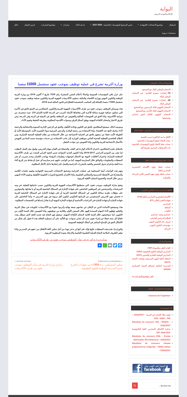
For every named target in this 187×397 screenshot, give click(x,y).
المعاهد (167, 207)
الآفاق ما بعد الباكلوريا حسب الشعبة (155, 137)
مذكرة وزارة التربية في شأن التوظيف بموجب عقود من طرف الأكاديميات (68, 239)
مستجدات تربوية (169, 32)
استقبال (172, 24)
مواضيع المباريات (48, 24)
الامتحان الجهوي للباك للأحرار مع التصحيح (153, 110)
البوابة (166, 8)
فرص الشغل (29, 24)
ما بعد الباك (80, 24)
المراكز (167, 228)
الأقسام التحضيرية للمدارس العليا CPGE (153, 196)
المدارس (166, 203)
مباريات (66, 24)
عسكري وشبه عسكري (160, 214)
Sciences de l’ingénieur (159, 295)
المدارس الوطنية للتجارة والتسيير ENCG (153, 255)
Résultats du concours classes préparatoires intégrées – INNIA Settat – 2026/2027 (151, 347)
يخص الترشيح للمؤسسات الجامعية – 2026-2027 (112, 24)
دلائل (16, 24)
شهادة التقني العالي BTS (160, 200)
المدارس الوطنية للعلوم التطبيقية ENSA (153, 251)
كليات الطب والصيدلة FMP (159, 248)
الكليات (167, 211)
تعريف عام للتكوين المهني (159, 221)
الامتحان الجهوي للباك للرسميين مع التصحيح (152, 107)
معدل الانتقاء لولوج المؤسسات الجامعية (153, 140)
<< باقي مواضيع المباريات (143, 276)
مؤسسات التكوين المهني (160, 225)
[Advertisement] (93, 56)
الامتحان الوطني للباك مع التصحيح (156, 89)
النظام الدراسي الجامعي (160, 218)
